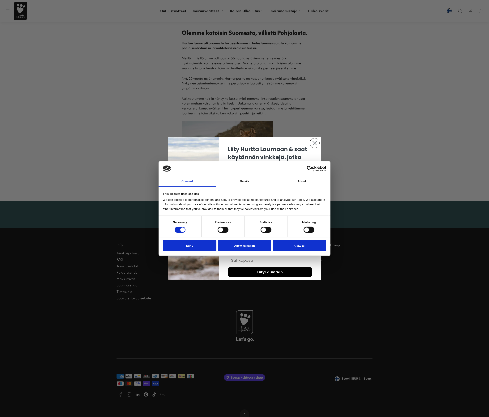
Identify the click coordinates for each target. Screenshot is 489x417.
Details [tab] (244, 181)
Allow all (299, 245)
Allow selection (244, 245)
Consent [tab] (187, 181)
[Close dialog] (314, 143)
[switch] (223, 230)
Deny (189, 245)
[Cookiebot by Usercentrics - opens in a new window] (309, 168)
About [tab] (302, 181)
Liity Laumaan (270, 272)
